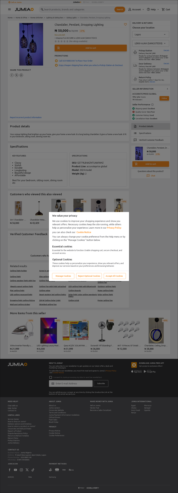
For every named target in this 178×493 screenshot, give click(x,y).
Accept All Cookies (114, 276)
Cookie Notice (83, 232)
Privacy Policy (114, 227)
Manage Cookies (63, 276)
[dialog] (89, 246)
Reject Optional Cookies (89, 276)
